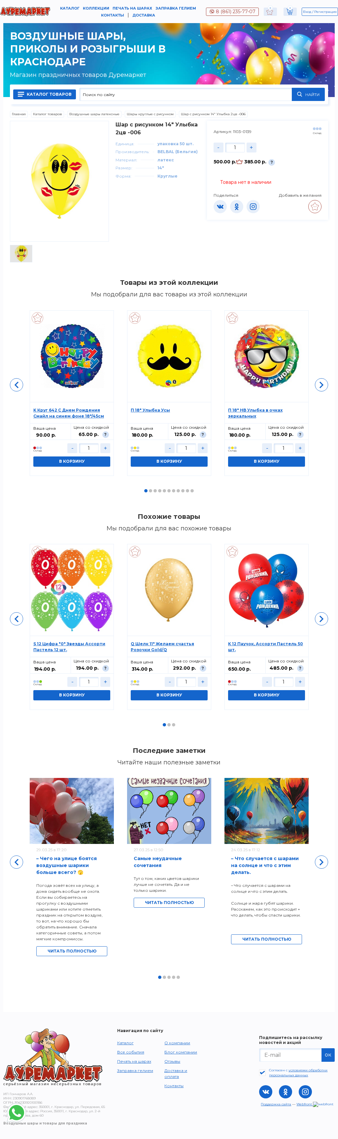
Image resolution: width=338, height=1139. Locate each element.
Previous (16, 384)
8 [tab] (178, 490)
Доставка (143, 15)
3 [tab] (155, 490)
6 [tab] (169, 490)
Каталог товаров (49, 94)
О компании (177, 1042)
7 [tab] (173, 490)
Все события (130, 1052)
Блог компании (180, 1052)
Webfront (304, 1104)
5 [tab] (164, 490)
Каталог (70, 8)
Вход (307, 12)
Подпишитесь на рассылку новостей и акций (290, 1040)
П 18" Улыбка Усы (150, 410)
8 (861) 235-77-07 (235, 12)
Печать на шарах (132, 8)
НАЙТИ (312, 94)
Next (321, 384)
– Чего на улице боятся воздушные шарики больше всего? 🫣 (66, 865)
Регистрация (325, 12)
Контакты (112, 15)
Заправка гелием (175, 8)
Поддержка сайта (276, 1104)
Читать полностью (72, 951)
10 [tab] (187, 490)
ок (328, 1055)
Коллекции (96, 8)
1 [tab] (146, 490)
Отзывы (172, 1061)
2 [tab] (150, 490)
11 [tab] (192, 490)
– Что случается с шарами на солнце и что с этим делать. (265, 865)
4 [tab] (159, 490)
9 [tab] (183, 490)
